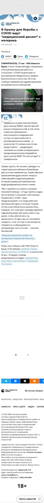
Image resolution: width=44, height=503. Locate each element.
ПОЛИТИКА (6, 399)
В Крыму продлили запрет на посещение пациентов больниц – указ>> (18, 238)
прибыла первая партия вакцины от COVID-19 (19, 250)
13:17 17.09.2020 (6, 45)
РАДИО (31, 407)
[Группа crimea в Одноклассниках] (34, 381)
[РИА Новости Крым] (10, 24)
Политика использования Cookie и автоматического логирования (16, 431)
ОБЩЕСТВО (17, 399)
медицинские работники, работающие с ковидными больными (20, 261)
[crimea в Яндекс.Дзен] (25, 381)
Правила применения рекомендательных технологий (19, 438)
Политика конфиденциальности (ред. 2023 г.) (20, 434)
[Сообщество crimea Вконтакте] (15, 381)
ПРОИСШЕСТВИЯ (31, 399)
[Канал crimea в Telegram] (6, 381)
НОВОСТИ (6, 407)
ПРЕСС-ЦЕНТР (19, 407)
